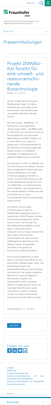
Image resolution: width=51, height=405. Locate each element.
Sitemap (10, 368)
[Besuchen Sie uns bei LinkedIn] (14, 350)
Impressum (11, 371)
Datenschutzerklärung (17, 373)
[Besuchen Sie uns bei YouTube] (20, 350)
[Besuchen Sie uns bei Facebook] (9, 350)
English (31, 3)
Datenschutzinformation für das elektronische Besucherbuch (25, 377)
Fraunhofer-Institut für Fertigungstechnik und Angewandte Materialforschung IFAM (21, 22)
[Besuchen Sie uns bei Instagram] (25, 350)
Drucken (14, 325)
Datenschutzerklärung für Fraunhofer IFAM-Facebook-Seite (25, 383)
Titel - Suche (41, 3)
